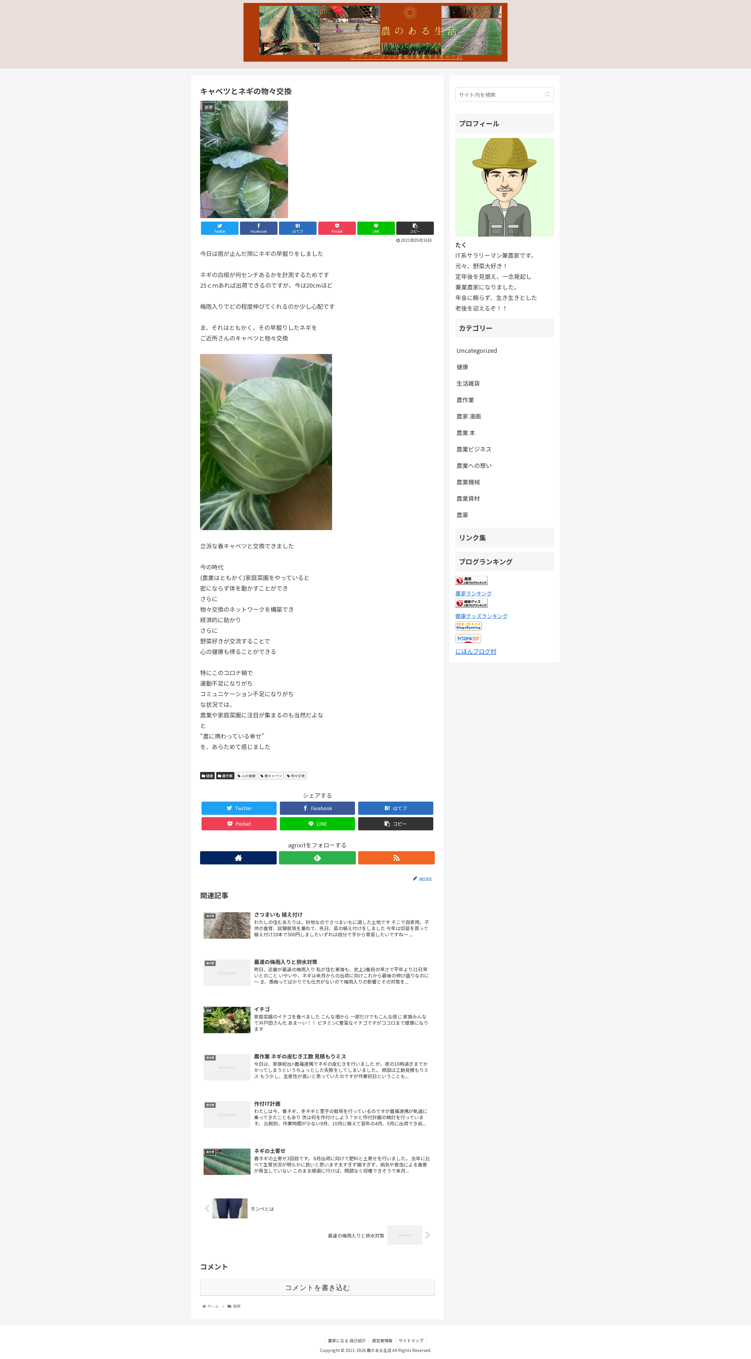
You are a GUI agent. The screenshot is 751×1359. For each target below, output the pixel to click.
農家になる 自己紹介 (347, 1340)
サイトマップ (411, 1340)
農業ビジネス (474, 449)
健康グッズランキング (481, 616)
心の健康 (248, 775)
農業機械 (468, 482)
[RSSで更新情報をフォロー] (396, 857)
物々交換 (297, 775)
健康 (209, 775)
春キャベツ (272, 775)
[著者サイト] (238, 857)
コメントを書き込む (317, 1287)
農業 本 (465, 432)
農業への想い (474, 465)
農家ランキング (473, 593)
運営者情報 (382, 1340)
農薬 (462, 514)
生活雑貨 (468, 383)
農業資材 (468, 498)
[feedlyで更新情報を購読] (317, 857)
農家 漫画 (468, 416)
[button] (548, 94)
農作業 (227, 775)
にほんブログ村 (475, 651)
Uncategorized (476, 350)
